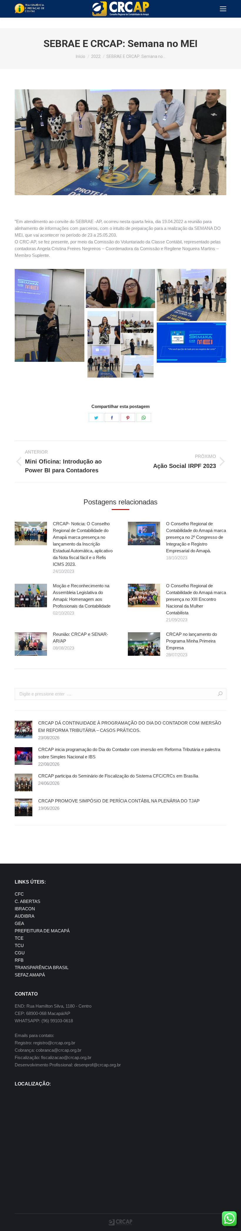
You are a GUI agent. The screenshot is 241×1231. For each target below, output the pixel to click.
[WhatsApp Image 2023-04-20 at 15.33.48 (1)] (49, 315)
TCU (19, 945)
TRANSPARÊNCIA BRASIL (41, 967)
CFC (19, 894)
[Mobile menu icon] (223, 9)
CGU (20, 952)
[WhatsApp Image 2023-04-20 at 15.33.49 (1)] (120, 344)
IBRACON (25, 908)
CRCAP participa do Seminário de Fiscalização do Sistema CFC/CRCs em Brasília (118, 775)
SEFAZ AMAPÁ (30, 974)
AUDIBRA (24, 916)
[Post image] (31, 533)
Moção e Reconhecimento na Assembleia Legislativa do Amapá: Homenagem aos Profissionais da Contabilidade (82, 595)
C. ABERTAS (27, 901)
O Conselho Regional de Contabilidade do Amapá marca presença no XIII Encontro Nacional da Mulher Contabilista (196, 599)
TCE (19, 938)
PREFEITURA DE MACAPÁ (42, 930)
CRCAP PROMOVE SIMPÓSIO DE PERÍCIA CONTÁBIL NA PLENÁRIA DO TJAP (119, 800)
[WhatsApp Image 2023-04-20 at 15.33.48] (120, 288)
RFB (19, 960)
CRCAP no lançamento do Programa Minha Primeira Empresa (191, 641)
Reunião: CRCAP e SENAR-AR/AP (80, 637)
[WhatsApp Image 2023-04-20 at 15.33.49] (191, 295)
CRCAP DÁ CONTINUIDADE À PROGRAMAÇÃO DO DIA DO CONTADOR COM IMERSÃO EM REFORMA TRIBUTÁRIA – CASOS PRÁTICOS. (129, 726)
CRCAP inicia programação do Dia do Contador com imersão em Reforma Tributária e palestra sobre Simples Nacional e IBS (129, 753)
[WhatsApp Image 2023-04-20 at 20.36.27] (191, 342)
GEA (19, 923)
